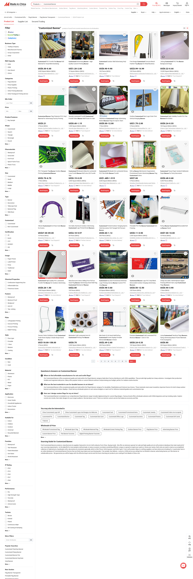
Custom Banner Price (49, 434)
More (42, 437)
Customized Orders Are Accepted (171, 412)
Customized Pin (47, 416)
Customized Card (107, 412)
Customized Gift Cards (173, 416)
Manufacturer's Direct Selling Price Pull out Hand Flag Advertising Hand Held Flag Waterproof (83, 283)
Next (131, 361)
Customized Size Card (97, 416)
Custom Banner (93, 8)
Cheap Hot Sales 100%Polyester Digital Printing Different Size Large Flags (173, 283)
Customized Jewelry (149, 412)
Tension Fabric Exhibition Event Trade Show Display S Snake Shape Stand (51, 337)
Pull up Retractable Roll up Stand (174, 227)
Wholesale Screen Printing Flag (113, 429)
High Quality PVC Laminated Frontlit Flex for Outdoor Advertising (51, 282)
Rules (187, 12)
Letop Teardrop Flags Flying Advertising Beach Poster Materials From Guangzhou (173, 337)
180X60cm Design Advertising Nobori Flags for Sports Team (112, 119)
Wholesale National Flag (90, 429)
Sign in (187, 5)
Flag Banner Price (152, 429)
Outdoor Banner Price (134, 429)
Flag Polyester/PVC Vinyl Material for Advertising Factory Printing (52, 117)
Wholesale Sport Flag (71, 429)
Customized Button (63, 416)
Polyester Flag (103, 8)
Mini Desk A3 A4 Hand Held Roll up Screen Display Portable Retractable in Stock (110, 337)
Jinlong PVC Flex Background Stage (172, 62)
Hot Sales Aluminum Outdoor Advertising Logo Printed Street (81, 227)
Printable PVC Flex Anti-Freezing (143, 227)
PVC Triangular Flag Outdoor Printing (52, 172)
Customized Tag (80, 416)
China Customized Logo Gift (51, 412)
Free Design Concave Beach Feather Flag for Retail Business (142, 62)
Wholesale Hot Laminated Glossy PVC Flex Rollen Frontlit (113, 172)
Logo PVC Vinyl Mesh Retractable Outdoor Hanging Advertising (143, 283)
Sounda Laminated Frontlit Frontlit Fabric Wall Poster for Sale (82, 117)
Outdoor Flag (112, 8)
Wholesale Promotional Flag (51, 429)
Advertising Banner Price (170, 429)
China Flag (120, 8)
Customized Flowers (154, 416)
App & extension (164, 12)
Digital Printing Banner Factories (90, 434)
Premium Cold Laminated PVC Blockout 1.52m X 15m (143, 336)
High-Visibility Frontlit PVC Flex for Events (173, 117)
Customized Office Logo (116, 416)
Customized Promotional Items (128, 412)
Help (153, 12)
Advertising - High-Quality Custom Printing (81, 62)
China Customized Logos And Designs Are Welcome (81, 412)
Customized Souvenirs (136, 416)
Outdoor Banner (63, 8)
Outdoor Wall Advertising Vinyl (112, 62)
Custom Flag (128, 8)
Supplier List (23, 21)
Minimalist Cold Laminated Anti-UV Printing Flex (79, 336)
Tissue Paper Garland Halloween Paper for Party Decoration (174, 172)
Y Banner (45, 421)
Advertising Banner (82, 8)
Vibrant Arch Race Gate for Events (52, 227)
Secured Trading (38, 21)
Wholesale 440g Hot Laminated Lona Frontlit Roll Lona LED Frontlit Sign (82, 173)
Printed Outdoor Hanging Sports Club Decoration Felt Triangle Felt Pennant (113, 228)
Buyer (143, 12)
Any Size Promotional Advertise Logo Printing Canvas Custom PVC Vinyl (113, 283)
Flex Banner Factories (67, 434)
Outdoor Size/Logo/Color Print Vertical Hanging (143, 117)
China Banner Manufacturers (49, 8)
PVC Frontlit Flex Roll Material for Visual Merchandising (51, 62)
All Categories (11, 12)
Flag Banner (72, 8)
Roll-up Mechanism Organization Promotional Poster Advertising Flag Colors (143, 173)
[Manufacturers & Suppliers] (15, 4)
